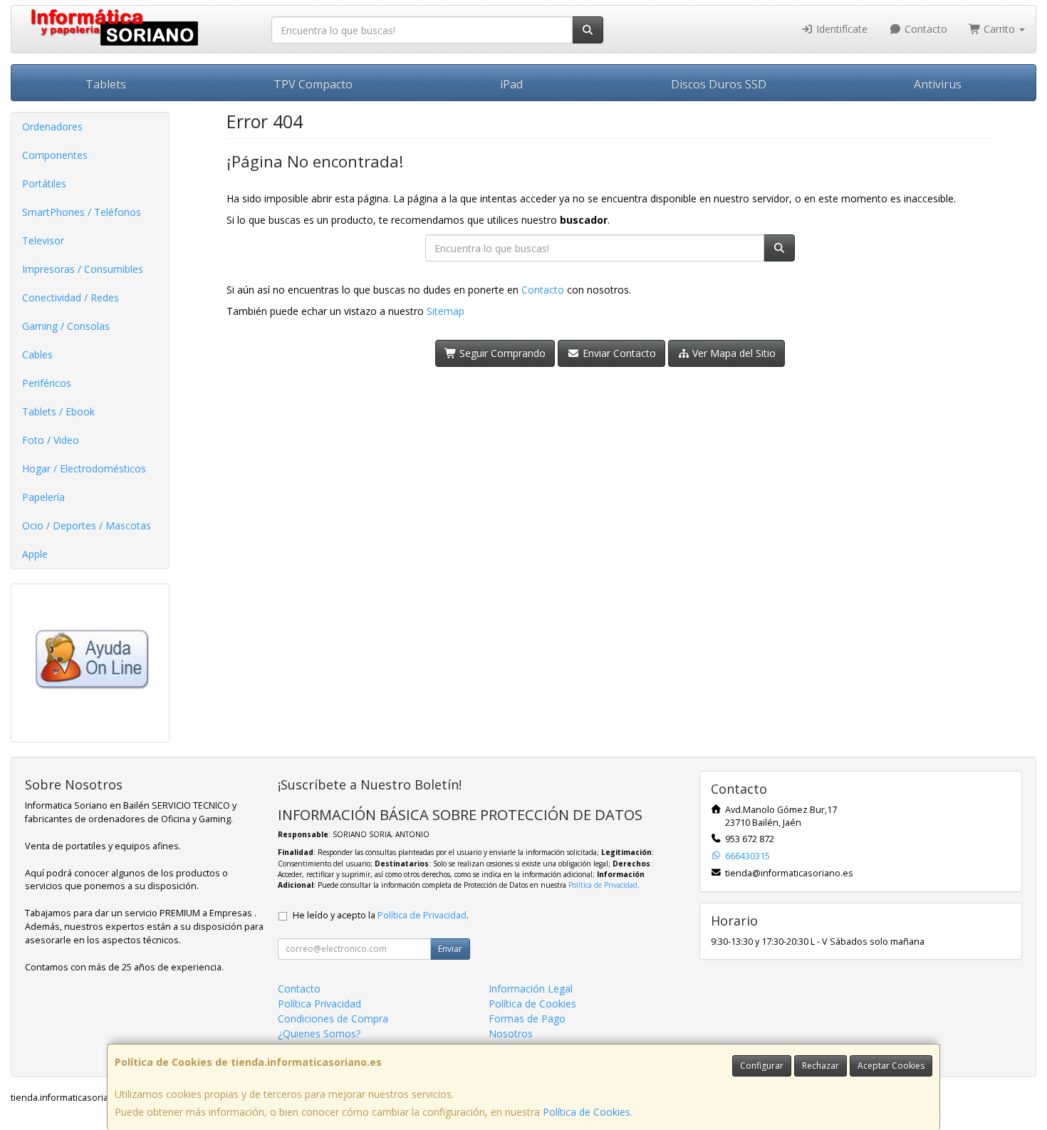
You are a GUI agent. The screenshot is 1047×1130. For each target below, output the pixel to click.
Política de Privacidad (602, 885)
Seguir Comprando (501, 353)
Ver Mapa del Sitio (732, 353)
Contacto (924, 29)
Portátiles (44, 183)
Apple (35, 554)
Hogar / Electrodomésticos (84, 468)
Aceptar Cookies (891, 1065)
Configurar (761, 1065)
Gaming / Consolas (66, 326)
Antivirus (938, 84)
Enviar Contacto (618, 353)
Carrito (999, 29)
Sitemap (445, 311)
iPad (511, 84)
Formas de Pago (527, 1018)
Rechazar (820, 1065)
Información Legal (531, 988)
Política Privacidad (319, 1003)
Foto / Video (50, 440)
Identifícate (840, 29)
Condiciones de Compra (333, 1018)
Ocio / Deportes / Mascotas (86, 525)
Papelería (43, 497)
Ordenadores (52, 126)
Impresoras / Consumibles (82, 269)
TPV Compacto (313, 84)
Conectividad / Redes (70, 297)
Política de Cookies (586, 1112)
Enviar (450, 949)
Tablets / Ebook (58, 411)
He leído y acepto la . (381, 915)
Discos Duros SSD (718, 84)
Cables (37, 354)
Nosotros (511, 1033)
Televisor (43, 240)
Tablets (105, 84)
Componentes (55, 155)
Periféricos (46, 383)
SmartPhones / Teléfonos (81, 212)
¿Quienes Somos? (319, 1033)
